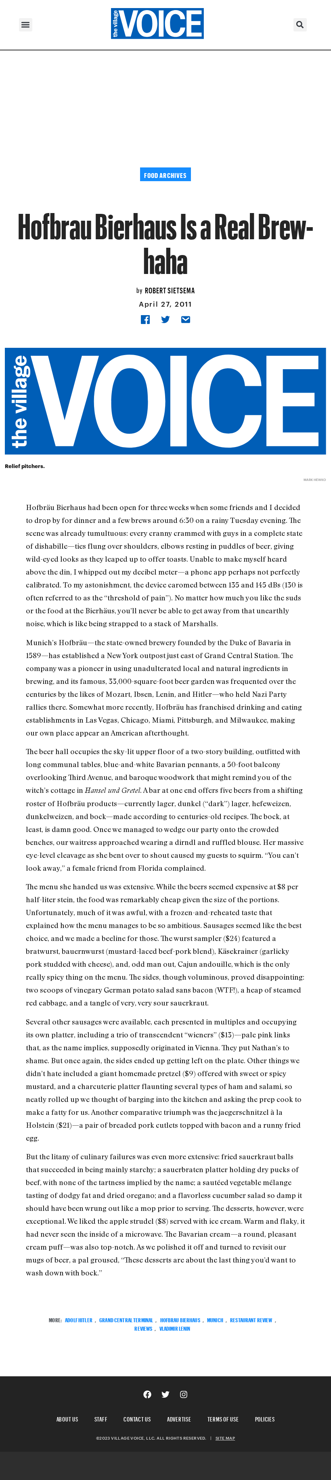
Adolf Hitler (78, 1319)
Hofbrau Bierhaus (180, 1319)
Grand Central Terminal (126, 1319)
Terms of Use (223, 1418)
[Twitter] (165, 1394)
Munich (215, 1319)
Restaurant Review (251, 1319)
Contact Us (137, 1418)
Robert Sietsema (170, 289)
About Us (67, 1418)
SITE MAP (225, 1438)
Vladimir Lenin (175, 1327)
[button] (25, 24)
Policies (265, 1418)
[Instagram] (184, 1394)
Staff (101, 1418)
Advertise (179, 1418)
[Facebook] (147, 1394)
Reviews (143, 1327)
